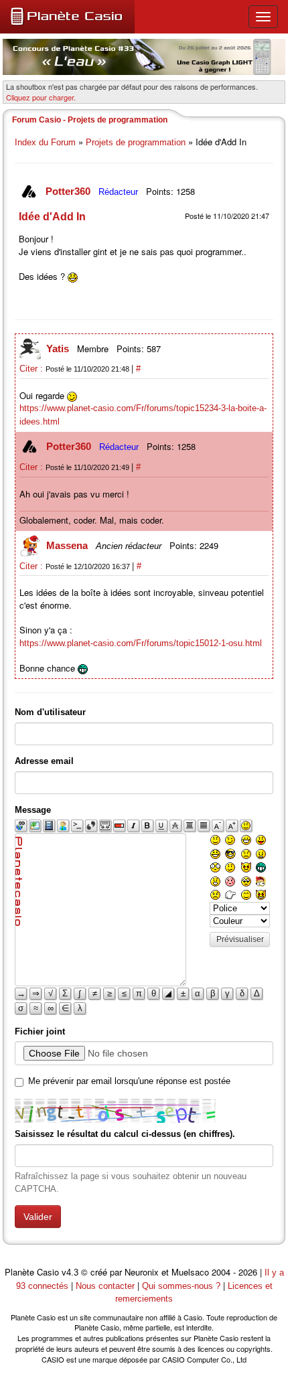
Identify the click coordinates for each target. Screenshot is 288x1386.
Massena (68, 545)
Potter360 (69, 191)
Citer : (32, 369)
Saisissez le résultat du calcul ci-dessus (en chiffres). (125, 1134)
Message (33, 810)
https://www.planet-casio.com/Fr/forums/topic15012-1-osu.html (140, 643)
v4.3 (70, 1272)
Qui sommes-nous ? (181, 1286)
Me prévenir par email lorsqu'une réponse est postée (129, 1081)
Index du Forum (45, 142)
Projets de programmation (136, 142)
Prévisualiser (240, 939)
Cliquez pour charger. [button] (41, 97)
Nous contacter (105, 1286)
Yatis (59, 348)
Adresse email (44, 761)
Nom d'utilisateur (50, 712)
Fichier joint (40, 1031)
